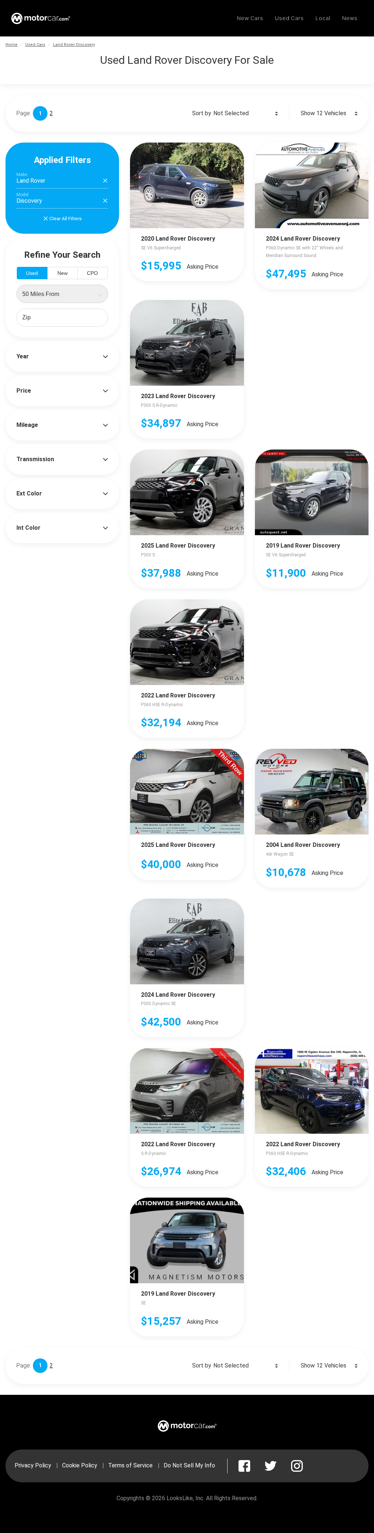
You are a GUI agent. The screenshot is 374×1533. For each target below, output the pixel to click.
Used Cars (35, 44)
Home (11, 44)
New (62, 273)
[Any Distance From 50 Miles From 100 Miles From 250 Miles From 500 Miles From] (62, 294)
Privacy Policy (33, 1465)
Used (32, 273)
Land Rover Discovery (74, 44)
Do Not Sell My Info (189, 1465)
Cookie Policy (79, 1465)
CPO (92, 273)
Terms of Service (130, 1465)
